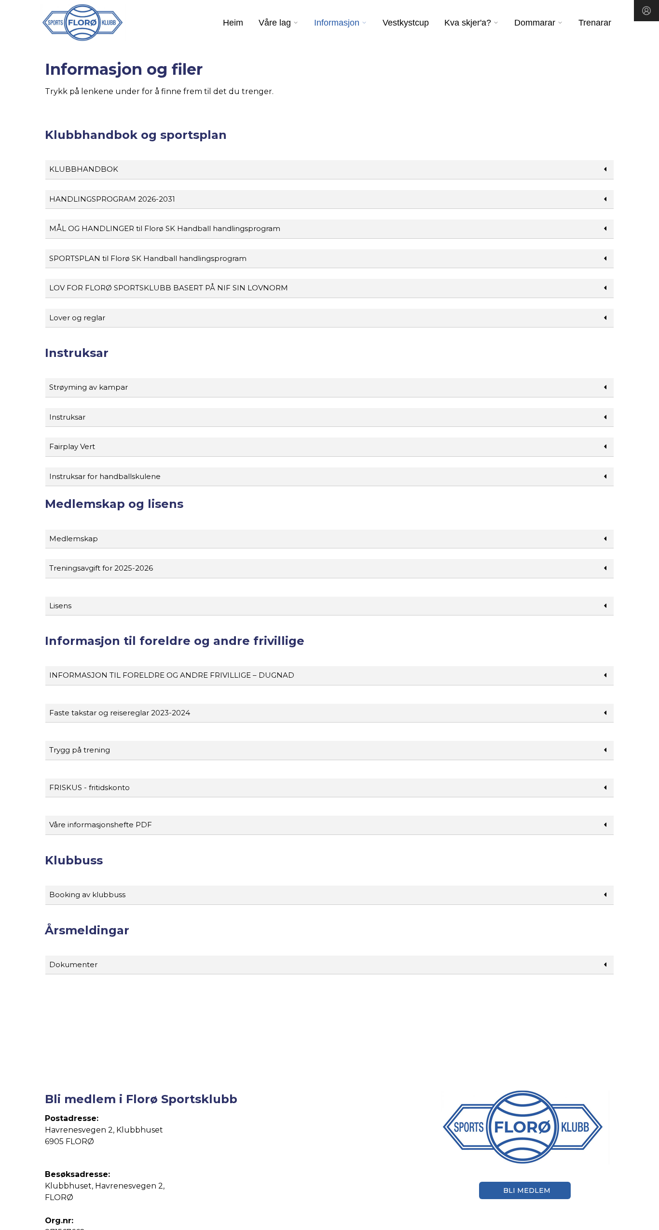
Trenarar (594, 22)
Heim (233, 22)
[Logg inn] (646, 10)
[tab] (329, 169)
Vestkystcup (406, 22)
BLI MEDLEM (526, 1190)
